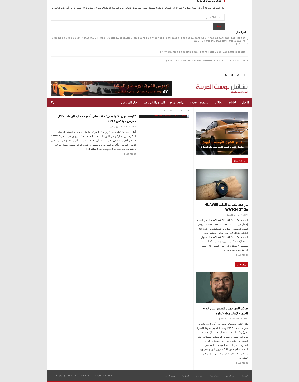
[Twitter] (232, 75)
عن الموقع (230, 375)
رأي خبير (242, 264)
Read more (130, 154)
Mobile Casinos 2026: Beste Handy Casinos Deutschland (209, 52)
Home (186, 110)
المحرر (113, 126)
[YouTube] (238, 75)
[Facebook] (245, 75)
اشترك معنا (214, 375)
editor (232, 215)
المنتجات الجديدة (199, 102)
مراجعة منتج (177, 102)
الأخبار (245, 102)
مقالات (219, 102)
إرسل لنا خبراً (170, 375)
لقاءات (232, 102)
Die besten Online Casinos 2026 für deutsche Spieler (212, 60)
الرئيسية (245, 375)
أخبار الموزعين (129, 102)
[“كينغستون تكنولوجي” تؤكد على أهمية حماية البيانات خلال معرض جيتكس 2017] (164, 116)
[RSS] (226, 75)
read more (242, 255)
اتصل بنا (185, 375)
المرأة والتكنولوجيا (154, 102)
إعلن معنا (199, 375)
